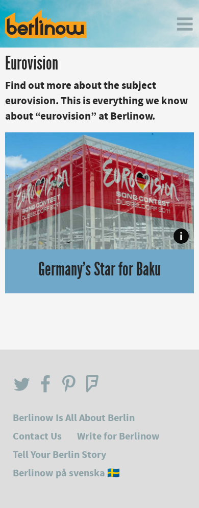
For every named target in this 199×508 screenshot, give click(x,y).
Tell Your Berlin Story (59, 454)
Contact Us (37, 436)
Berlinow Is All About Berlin (74, 418)
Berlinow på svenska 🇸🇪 (66, 473)
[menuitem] (185, 24)
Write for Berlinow (118, 436)
